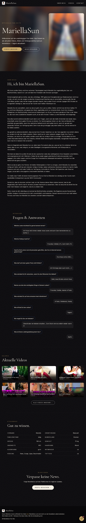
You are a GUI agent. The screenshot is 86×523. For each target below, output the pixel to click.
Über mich (61, 3)
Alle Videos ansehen (43, 402)
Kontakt (80, 3)
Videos (71, 3)
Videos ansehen (12, 49)
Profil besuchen (43, 487)
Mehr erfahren (31, 49)
